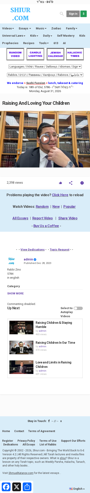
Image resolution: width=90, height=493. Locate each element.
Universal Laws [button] (12, 35)
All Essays (20, 218)
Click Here (60, 195)
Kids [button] (33, 35)
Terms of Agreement (41, 431)
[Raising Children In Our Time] (21, 347)
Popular (69, 207)
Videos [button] (7, 28)
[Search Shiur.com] (61, 13)
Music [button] (40, 28)
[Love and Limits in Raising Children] (21, 367)
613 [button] (56, 43)
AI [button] (64, 43)
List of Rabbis (48, 444)
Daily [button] (46, 35)
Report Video (42, 218)
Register (7, 440)
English (78, 488)
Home (6, 431)
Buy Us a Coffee (46, 226)
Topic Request (59, 249)
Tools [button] (43, 43)
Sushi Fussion (35, 83)
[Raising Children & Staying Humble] (21, 327)
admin (28, 259)
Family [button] (70, 28)
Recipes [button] (28, 43)
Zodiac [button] (56, 28)
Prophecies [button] (10, 43)
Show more (15, 293)
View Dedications (33, 249)
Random (42, 207)
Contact (19, 431)
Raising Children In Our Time (55, 342)
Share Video (68, 218)
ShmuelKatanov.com (21, 473)
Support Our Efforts (73, 440)
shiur (63, 458)
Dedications (10, 444)
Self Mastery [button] (65, 35)
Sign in (73, 13)
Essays (24, 28)
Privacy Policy (26, 440)
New (55, 207)
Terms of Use (48, 440)
